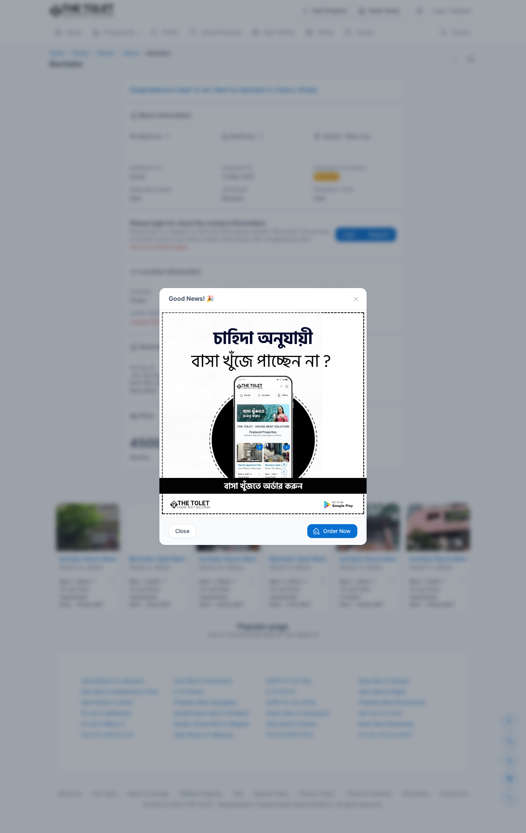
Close (182, 531)
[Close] (356, 299)
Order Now (337, 531)
